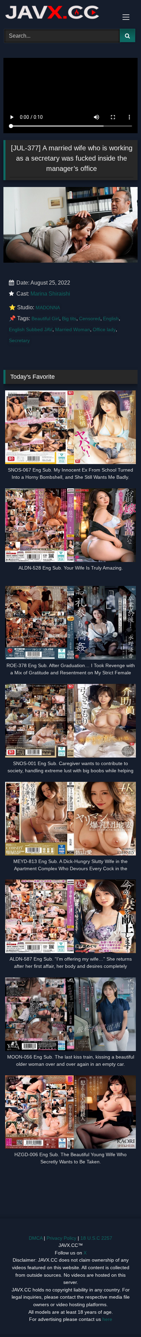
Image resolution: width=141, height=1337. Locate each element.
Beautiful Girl (45, 318)
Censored (89, 318)
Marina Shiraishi (50, 294)
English (111, 318)
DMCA (35, 1238)
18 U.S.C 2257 (96, 1238)
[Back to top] (119, 1316)
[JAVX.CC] (57, 13)
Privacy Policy (61, 1238)
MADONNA (48, 307)
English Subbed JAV (30, 329)
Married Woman (72, 329)
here (107, 1319)
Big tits (69, 318)
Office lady (104, 329)
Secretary (19, 340)
